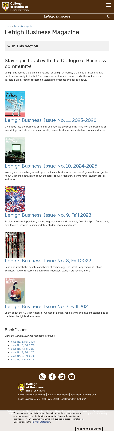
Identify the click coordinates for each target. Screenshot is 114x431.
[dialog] (57, 421)
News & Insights (23, 26)
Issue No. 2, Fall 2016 (23, 356)
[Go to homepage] (15, 6)
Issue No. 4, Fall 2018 (22, 348)
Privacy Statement (41, 422)
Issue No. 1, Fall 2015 (22, 359)
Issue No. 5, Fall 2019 (23, 345)
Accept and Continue (89, 429)
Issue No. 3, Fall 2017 (22, 352)
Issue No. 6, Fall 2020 (23, 341)
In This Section (25, 46)
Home (8, 26)
